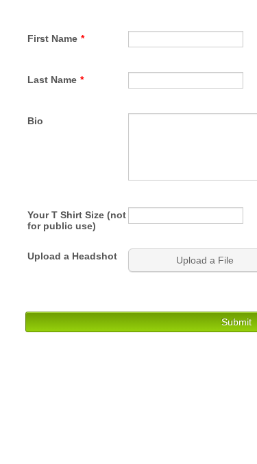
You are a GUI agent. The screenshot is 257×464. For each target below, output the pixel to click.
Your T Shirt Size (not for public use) (76, 220)
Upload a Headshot (72, 256)
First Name (55, 38)
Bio (35, 120)
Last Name (55, 79)
